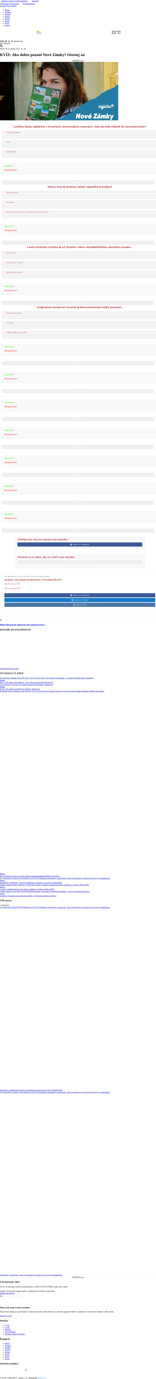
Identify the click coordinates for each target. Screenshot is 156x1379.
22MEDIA (42, 1378)
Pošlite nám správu (7, 1293)
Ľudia (7, 21)
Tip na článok (10, 1332)
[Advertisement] (78, 650)
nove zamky (14, 669)
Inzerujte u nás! (6, 1316)
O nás (7, 1328)
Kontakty (35, 1)
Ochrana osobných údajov (15, 1334)
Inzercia (8, 1330)
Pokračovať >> (78, 182)
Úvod (7, 1325)
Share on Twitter (80, 600)
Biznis (7, 19)
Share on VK (81, 605)
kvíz (8, 669)
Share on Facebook (80, 544)
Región (7, 14)
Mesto (7, 10)
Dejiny (7, 17)
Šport (7, 23)
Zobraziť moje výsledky (79, 562)
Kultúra (8, 12)
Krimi (7, 25)
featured (3, 669)
